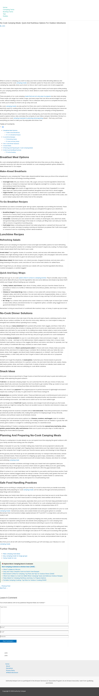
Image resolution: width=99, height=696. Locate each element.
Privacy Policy (10, 670)
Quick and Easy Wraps (13, 141)
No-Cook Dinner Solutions (11, 143)
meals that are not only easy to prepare (38, 96)
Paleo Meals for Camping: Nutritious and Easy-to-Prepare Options (24, 578)
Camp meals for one (9, 558)
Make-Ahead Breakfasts (13, 132)
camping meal (14, 460)
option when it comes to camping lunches (32, 278)
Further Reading (11, 152)
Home (5, 7)
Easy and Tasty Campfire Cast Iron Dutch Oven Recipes (21, 571)
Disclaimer (9, 668)
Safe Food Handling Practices (12, 150)
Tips (4, 14)
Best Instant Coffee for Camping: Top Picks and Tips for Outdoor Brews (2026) (28, 574)
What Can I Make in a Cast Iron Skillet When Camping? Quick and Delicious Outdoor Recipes (33, 576)
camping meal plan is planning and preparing (28, 118)
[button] (1, 19)
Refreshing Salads (12, 139)
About (8, 666)
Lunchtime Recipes (9, 137)
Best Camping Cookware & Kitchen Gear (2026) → (19, 567)
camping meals (21, 83)
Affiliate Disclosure (12, 672)
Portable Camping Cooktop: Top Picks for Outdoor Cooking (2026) (24, 580)
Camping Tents (8, 10)
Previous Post (5, 586)
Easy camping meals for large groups (15, 556)
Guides (5, 16)
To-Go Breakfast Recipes (14, 135)
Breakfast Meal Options (10, 130)
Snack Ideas (7, 146)
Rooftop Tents (8, 12)
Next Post (4, 588)
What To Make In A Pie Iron (11, 569)
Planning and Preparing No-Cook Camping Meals (18, 148)
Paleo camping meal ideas (11, 554)
